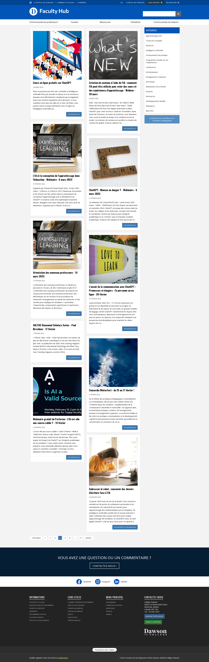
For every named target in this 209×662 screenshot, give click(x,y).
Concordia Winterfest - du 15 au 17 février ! (111, 390)
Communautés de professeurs (43, 22)
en (122, 2)
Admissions (110, 608)
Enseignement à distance (156, 77)
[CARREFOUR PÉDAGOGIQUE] (85, 11)
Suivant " (88, 538)
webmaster (63, 658)
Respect (71, 614)
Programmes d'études (37, 614)
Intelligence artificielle (154, 50)
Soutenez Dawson (36, 617)
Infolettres (135, 22)
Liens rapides (154, 2)
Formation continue (114, 605)
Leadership (33, 611)
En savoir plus (75, 114)
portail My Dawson (135, 2)
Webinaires (150, 106)
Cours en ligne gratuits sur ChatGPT (52, 83)
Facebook (87, 581)
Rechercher (172, 2)
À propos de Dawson (43, 2)
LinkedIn (124, 581)
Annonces (150, 45)
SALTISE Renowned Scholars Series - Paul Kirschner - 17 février (54, 327)
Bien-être (149, 111)
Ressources (105, 22)
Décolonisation (152, 72)
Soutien (74, 22)
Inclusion (149, 91)
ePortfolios (150, 82)
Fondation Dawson (75, 608)
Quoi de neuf (73, 617)
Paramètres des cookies (104, 650)
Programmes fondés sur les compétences (157, 61)
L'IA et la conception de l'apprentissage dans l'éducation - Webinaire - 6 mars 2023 (56, 177)
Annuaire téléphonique (154, 616)
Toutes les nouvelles (154, 40)
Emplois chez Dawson (76, 605)
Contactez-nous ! (104, 566)
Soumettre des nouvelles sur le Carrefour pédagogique (162, 119)
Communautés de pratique (157, 55)
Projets (109, 614)
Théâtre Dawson (74, 620)
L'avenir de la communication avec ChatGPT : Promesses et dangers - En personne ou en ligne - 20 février (112, 290)
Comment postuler (65, 2)
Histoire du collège (37, 602)
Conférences (151, 67)
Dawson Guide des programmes (41, 605)
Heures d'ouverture (36, 608)
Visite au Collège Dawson (39, 620)
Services (109, 611)
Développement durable (155, 101)
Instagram (106, 581)
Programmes (111, 602)
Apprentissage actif (154, 36)
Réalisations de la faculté (156, 86)
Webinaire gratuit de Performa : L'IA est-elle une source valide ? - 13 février (56, 421)
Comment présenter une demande (80, 602)
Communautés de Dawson (166, 22)
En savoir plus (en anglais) (126, 527)
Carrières (82, 2)
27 (80, 538)
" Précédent (36, 538)
